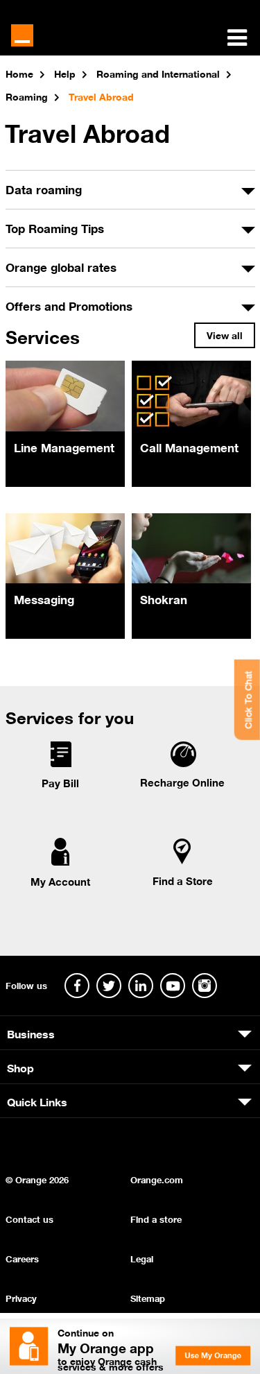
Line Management (64, 447)
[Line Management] (65, 396)
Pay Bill (60, 782)
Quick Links (37, 1100)
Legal (141, 1257)
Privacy (21, 1297)
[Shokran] (192, 548)
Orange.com (156, 1178)
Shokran (163, 598)
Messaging (44, 598)
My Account (60, 881)
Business (31, 1032)
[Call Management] (192, 396)
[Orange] (22, 35)
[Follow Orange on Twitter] (108, 985)
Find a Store (183, 880)
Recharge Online (182, 781)
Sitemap (147, 1297)
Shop (20, 1066)
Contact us (29, 1218)
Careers (22, 1257)
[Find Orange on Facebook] (76, 985)
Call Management (189, 447)
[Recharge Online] (182, 763)
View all (225, 334)
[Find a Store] (182, 861)
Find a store (156, 1218)
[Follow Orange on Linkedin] (140, 985)
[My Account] (60, 862)
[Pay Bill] (60, 764)
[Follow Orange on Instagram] (204, 985)
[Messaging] (65, 548)
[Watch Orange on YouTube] (172, 985)
